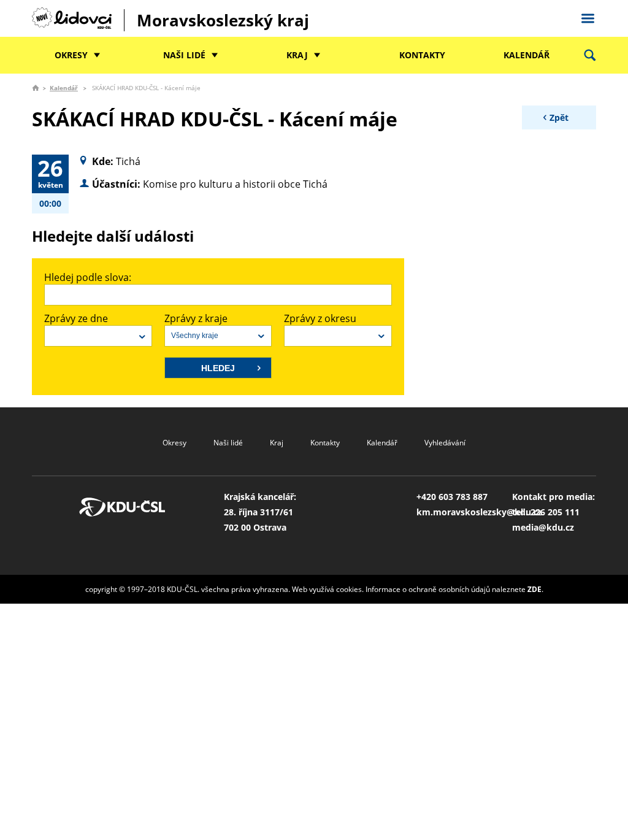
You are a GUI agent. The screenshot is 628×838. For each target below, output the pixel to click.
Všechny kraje (194, 335)
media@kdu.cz (543, 527)
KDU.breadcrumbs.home (35, 88)
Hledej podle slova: (87, 277)
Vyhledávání (444, 442)
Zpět (559, 117)
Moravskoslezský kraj (223, 20)
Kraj (297, 55)
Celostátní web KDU (587, 16)
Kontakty (422, 55)
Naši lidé (184, 55)
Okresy (71, 55)
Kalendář (527, 55)
